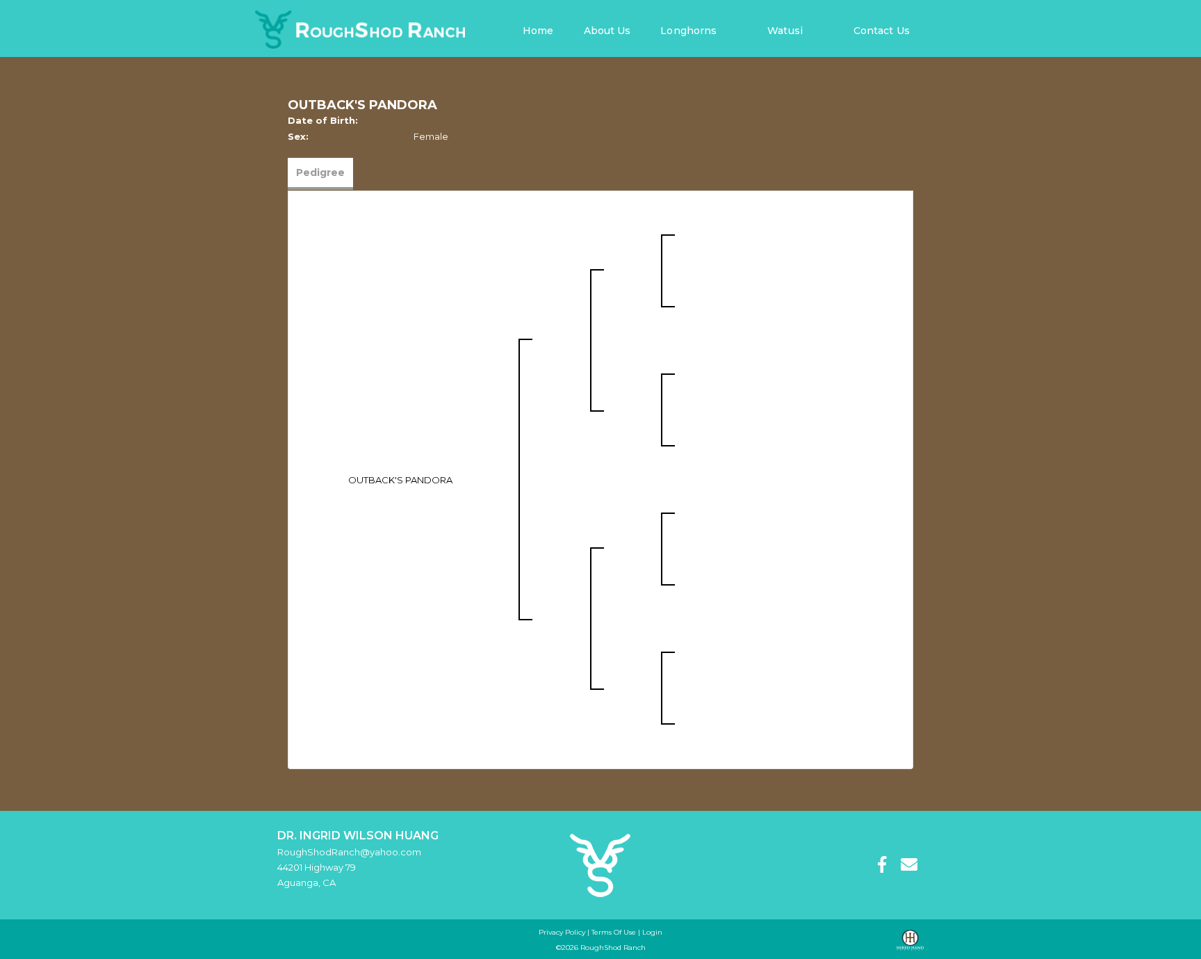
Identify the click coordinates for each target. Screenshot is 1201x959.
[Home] (600, 864)
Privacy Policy (562, 932)
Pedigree (320, 172)
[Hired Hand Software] (910, 940)
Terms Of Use (613, 932)
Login (652, 932)
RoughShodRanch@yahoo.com (349, 851)
